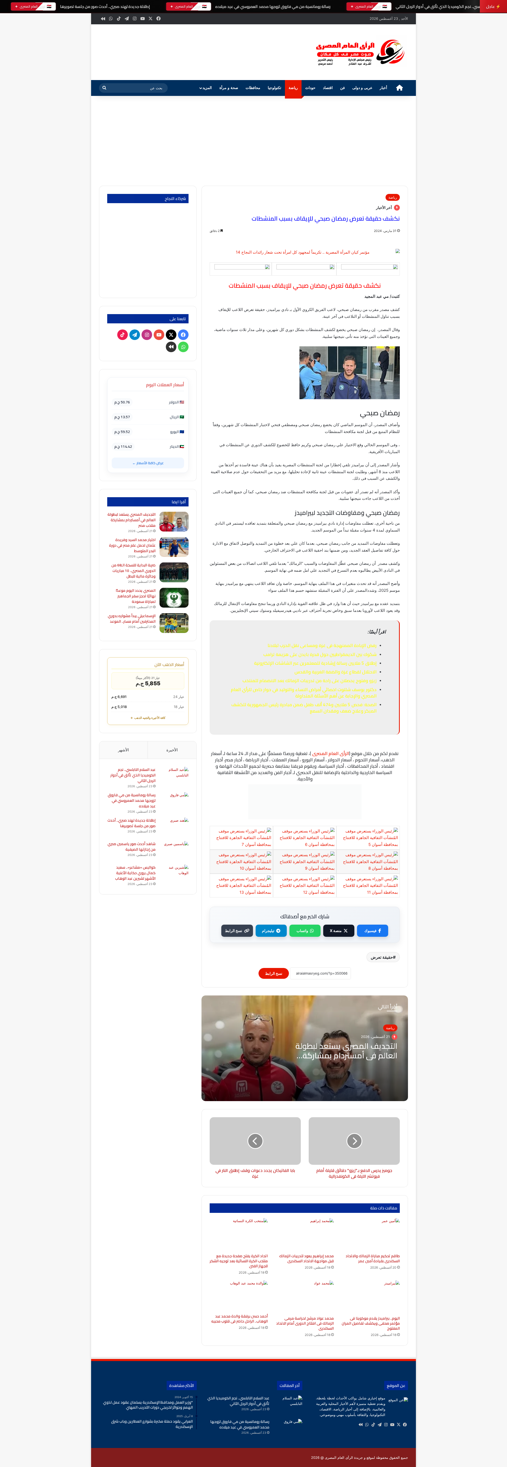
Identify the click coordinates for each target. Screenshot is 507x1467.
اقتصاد (328, 88)
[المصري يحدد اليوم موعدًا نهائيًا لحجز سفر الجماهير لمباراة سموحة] (174, 598)
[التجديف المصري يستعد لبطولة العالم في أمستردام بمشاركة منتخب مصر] (174, 522)
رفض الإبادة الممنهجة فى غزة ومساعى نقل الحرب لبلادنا (322, 645)
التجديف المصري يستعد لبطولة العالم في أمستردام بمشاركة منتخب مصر (346, 1055)
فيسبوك (370, 930)
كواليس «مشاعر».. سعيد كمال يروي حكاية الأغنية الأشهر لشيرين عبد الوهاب (135, 873)
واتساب (302, 930)
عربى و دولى (362, 88)
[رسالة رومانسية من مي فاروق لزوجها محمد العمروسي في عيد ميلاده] (174, 802)
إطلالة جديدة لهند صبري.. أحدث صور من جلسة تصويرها (105, 6)
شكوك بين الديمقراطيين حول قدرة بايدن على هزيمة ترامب (320, 654)
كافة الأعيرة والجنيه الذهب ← (147, 718)
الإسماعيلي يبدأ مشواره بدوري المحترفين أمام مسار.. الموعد (132, 618)
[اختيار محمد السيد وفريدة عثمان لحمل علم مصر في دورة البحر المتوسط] (174, 547)
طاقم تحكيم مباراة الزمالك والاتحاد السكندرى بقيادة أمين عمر (373, 1258)
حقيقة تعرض (382, 957)
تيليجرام (268, 930)
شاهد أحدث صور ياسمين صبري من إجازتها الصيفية (131, 846)
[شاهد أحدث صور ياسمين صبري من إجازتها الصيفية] (174, 851)
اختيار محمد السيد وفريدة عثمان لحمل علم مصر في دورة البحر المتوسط (132, 545)
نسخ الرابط (233, 930)
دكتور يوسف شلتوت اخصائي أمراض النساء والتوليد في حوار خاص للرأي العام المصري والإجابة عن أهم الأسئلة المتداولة (304, 692)
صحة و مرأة (228, 88)
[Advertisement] (253, 141)
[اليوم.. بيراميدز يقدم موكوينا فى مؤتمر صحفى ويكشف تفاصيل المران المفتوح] (371, 1296)
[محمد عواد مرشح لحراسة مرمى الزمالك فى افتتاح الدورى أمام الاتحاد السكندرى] (305, 1296)
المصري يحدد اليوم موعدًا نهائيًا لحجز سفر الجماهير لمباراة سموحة (136, 596)
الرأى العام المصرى (330, 753)
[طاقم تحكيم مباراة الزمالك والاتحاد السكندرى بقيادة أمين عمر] (371, 1234)
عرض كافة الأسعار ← (148, 463)
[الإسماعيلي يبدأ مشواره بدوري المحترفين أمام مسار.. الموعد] (174, 623)
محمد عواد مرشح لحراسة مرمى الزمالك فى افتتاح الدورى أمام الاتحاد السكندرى (305, 1323)
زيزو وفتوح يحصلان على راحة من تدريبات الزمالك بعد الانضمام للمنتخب (309, 680)
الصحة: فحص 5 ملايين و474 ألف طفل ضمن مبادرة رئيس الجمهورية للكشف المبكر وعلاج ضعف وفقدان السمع (304, 707)
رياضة (293, 88)
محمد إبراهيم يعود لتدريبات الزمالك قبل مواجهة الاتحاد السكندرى (306, 1258)
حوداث (310, 88)
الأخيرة (172, 749)
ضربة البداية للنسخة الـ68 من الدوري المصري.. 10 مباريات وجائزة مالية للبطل (133, 571)
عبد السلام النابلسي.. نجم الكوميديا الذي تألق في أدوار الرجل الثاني (451, 6)
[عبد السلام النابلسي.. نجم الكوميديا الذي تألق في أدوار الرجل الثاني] (174, 777)
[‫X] (398, 1425)
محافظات (253, 88)
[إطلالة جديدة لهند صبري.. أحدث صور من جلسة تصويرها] (174, 827)
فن (342, 88)
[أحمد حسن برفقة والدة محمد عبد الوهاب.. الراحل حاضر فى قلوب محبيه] (239, 1295)
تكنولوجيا (274, 88)
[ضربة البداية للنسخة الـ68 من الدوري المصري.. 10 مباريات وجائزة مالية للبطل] (174, 572)
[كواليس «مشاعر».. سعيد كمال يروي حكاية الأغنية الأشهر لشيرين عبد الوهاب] (174, 874)
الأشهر (123, 749)
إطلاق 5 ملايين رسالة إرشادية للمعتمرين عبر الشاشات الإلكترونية (315, 663)
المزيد (207, 88)
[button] (298, 51)
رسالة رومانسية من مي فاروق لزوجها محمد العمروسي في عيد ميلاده (272, 6)
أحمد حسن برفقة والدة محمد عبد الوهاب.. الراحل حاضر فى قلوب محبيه (239, 1319)
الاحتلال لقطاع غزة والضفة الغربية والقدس (335, 672)
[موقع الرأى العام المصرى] (359, 52)
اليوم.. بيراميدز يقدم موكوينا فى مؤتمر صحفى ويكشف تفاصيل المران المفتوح (371, 1323)
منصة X (336, 930)
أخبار (383, 88)
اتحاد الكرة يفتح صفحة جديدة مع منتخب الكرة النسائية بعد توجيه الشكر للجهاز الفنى (239, 1260)
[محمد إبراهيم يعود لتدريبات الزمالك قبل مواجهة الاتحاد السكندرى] (305, 1234)
